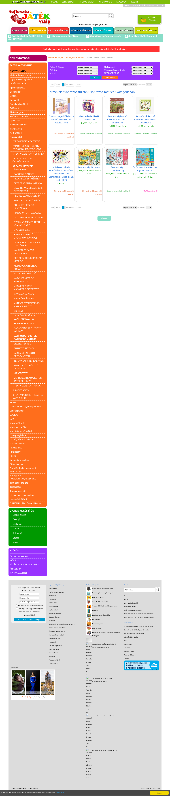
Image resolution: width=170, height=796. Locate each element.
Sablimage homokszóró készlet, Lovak (104, 750)
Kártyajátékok (53, 663)
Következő (70, 85)
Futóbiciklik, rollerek (19, 116)
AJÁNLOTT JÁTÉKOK (80, 30)
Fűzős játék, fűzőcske (27, 213)
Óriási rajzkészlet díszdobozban (102, 588)
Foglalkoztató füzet (19, 104)
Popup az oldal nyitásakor (54, 6)
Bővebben (60, 792)
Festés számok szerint (28, 196)
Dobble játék (96, 619)
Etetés (15, 542)
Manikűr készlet (24, 298)
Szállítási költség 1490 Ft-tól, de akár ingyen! (138, 626)
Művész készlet (54, 653)
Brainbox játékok (54, 617)
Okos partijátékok (18, 435)
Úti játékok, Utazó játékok (22, 495)
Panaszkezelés (129, 651)
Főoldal (51, 58)
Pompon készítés (24, 323)
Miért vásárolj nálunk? (131, 603)
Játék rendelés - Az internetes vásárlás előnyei (139, 617)
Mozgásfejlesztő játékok (21, 431)
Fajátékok (14, 108)
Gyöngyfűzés (22, 230)
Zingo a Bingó (96, 628)
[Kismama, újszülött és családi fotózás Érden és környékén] (33, 699)
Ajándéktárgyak (17, 88)
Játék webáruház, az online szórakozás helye (139, 614)
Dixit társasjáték (97, 624)
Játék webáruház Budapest (133, 610)
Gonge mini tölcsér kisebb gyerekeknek (105, 606)
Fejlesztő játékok (19, 30)
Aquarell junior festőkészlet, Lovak (103, 716)
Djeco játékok (53, 588)
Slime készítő (20, 390)
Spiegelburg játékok (19, 460)
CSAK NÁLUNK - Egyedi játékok (25, 503)
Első (52, 85)
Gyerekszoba (16, 120)
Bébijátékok (15, 92)
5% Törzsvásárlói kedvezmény (134, 633)
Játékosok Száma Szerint (25, 565)
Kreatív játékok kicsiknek (28, 154)
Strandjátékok (16, 464)
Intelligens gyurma (18, 125)
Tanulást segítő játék (19, 483)
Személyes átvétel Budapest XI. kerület (136, 630)
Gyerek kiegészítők (22, 511)
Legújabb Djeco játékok (21, 79)
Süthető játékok (24, 348)
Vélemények (68, 2)
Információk (105, 2)
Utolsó (78, 85)
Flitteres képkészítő (27, 200)
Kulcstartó (17, 533)
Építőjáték (14, 100)
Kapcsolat (121, 2)
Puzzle (13, 456)
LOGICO (14, 415)
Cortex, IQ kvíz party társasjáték (103, 593)
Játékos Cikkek (86, 2)
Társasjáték (15, 487)
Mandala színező (24, 294)
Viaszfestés (21, 373)
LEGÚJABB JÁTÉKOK (146, 30)
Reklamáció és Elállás (23, 6)
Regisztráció (102, 24)
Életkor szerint (20, 556)
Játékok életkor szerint (20, 75)
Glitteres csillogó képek (29, 217)
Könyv (13, 402)
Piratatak (95, 611)
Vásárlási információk (131, 637)
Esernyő (16, 519)
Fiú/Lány (15, 560)
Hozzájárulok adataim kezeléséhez (31, 605)
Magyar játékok (17, 423)
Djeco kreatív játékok (26, 141)
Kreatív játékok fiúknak (27, 386)
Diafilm (13, 96)
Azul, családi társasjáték (100, 601)
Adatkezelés (128, 644)
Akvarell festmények (27, 179)
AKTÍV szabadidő (18, 84)
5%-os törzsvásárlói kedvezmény (106, 36)
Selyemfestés (22, 344)
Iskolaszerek (16, 129)
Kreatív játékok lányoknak (57, 628)
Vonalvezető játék (54, 660)
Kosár (134, 2)
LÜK (12, 419)
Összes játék (18, 71)
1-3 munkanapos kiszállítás (64, 36)
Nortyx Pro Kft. (155, 789)
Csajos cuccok (19, 515)
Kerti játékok (16, 133)
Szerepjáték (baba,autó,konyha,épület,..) (62, 624)
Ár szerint (16, 569)
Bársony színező (24, 174)
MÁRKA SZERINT (38, 30)
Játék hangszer (17, 112)
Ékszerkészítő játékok (28, 183)
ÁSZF (126, 640)
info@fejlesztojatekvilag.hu (29, 2)
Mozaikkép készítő (25, 274)
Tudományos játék (18, 491)
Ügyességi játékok (18, 499)
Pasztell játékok (17, 444)
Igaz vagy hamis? (98, 597)
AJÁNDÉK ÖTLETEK (103, 30)
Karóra (15, 529)
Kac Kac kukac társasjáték (101, 615)
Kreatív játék (53, 603)
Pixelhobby (15, 452)
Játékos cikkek (129, 655)
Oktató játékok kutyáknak (21, 439)
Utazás (15, 538)
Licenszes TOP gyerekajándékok (25, 407)
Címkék (75, 6)
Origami (18, 311)
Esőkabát (16, 524)
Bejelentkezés (88, 24)
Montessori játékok (18, 427)
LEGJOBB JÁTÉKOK (58, 30)
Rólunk (54, 2)
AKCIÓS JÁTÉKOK (124, 30)
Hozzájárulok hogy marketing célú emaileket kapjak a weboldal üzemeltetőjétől (30, 612)
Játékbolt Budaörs (130, 606)
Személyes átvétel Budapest (142, 36)
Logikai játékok (17, 411)
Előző (58, 85)
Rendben (159, 793)
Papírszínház (16, 448)
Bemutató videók (20, 58)
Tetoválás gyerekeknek (29, 361)
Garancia (127, 648)
